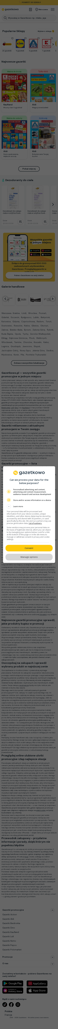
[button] (29, 506)
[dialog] (29, 514)
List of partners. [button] (35, 523)
